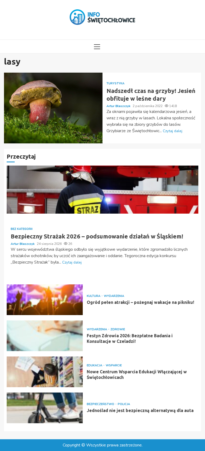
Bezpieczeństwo (101, 404)
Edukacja (95, 365)
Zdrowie (118, 329)
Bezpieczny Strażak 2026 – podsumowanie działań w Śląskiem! (102, 190)
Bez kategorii (22, 229)
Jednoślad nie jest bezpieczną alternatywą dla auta (45, 408)
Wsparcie (114, 365)
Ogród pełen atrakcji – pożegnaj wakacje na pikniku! (45, 299)
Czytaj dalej (172, 131)
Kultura (94, 296)
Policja (124, 404)
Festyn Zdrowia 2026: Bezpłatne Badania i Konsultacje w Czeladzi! (45, 335)
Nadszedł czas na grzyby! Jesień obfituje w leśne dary (53, 108)
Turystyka (115, 83)
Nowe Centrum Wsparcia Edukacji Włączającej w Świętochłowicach (45, 371)
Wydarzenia (114, 296)
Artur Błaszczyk (119, 106)
